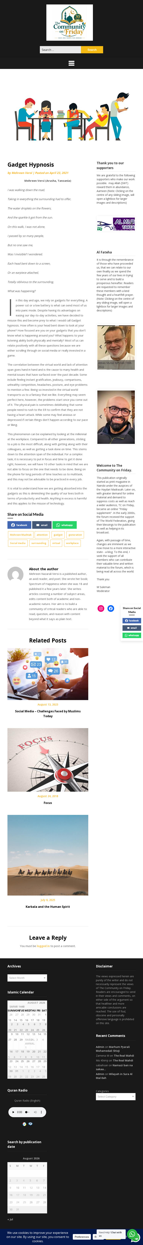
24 (17, 1202)
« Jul (10, 1219)
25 (24, 1202)
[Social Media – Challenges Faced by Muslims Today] (47, 673)
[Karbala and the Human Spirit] (47, 854)
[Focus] (47, 758)
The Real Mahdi (124, 1055)
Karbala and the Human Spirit (48, 907)
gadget (58, 534)
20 (37, 1195)
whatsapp (67, 525)
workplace (72, 543)
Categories (102, 1091)
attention (42, 534)
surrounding (38, 543)
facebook (21, 525)
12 (31, 1187)
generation (75, 534)
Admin (100, 1047)
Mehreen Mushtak (20, 534)
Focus (48, 803)
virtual (56, 543)
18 (24, 1195)
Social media (18, 543)
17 (17, 1195)
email (44, 525)
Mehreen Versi (22, 173)
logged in (43, 946)
